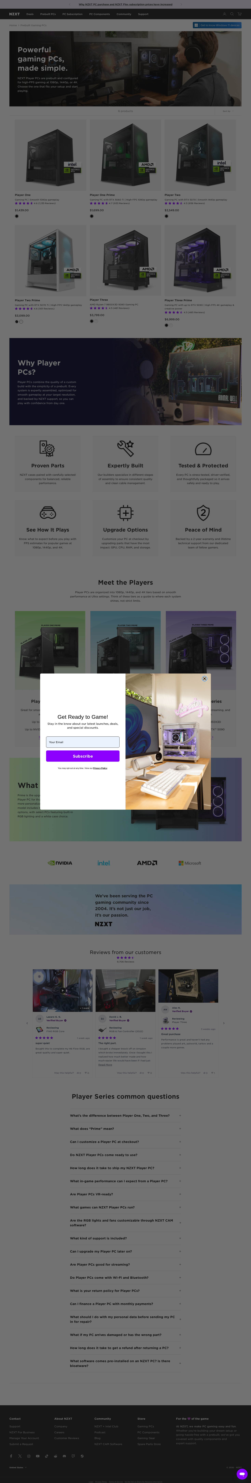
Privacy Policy (100, 768)
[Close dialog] (204, 678)
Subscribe (83, 756)
